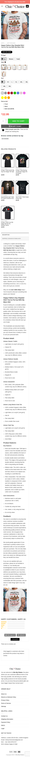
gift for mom (5, 138)
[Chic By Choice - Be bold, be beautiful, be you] (15, 6)
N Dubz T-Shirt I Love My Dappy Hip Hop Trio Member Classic (7, 224)
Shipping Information (7, 719)
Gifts (2, 43)
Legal (2, 728)
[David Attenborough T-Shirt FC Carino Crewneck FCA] (7, 187)
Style (3, 62)
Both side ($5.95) (9, 108)
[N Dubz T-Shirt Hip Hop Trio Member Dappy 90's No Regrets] (22, 160)
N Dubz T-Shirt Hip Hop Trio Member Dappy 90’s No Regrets (21, 172)
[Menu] (2, 6)
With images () (11, 635)
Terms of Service (6, 703)
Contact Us (4, 716)
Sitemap (3, 706)
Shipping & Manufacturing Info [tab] (11, 238)
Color (3, 89)
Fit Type (3, 55)
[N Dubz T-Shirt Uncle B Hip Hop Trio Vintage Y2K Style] (7, 160)
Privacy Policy (5, 700)
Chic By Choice (17, 672)
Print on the (4, 101)
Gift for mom (11, 43)
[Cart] (27, 6)
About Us (3, 694)
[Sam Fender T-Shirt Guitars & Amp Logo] (22, 187)
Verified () (22, 635)
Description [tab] (5, 234)
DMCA (3, 725)
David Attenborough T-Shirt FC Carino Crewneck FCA (7, 197)
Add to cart (18, 121)
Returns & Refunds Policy (8, 697)
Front (6, 104)
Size (2, 78)
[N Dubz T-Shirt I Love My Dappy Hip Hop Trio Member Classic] (7, 212)
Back (6, 106)
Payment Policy (5, 722)
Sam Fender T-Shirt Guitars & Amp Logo (22, 197)
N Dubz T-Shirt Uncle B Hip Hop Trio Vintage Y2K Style (7, 171)
